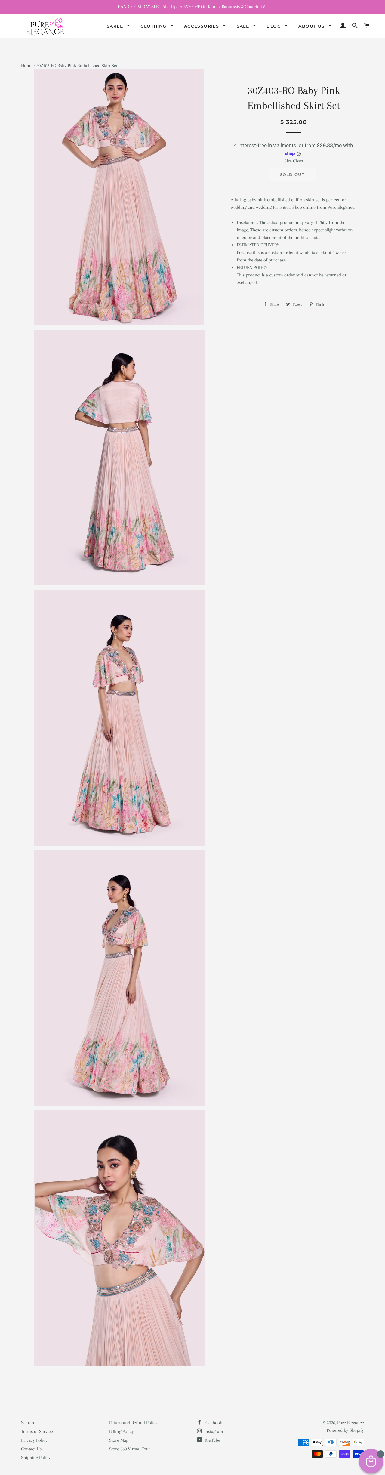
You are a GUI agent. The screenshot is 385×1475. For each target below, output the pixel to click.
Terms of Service (37, 1431)
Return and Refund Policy (133, 1422)
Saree (116, 26)
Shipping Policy (36, 1457)
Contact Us (31, 1449)
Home (26, 65)
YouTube (211, 1440)
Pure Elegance (350, 1422)
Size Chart (293, 161)
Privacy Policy (34, 1440)
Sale (244, 26)
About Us (312, 26)
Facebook (212, 1422)
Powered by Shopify (345, 1430)
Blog (274, 26)
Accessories (202, 26)
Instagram (213, 1431)
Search (27, 1422)
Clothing (154, 26)
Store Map (118, 1440)
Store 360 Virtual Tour (129, 1449)
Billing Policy (121, 1431)
